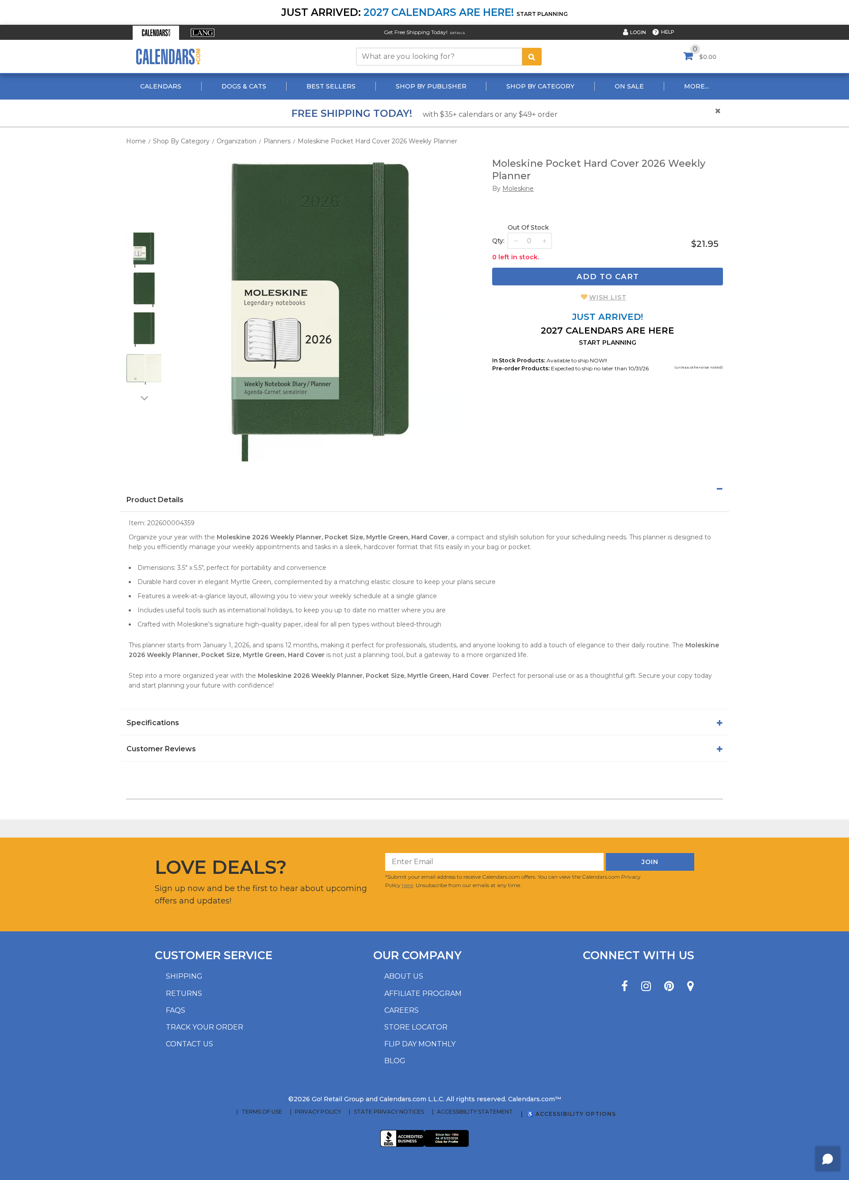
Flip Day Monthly (419, 1044)
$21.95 (705, 243)
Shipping (184, 976)
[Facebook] (624, 986)
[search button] (532, 56)
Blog (394, 1061)
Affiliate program (423, 993)
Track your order (204, 1027)
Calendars (160, 86)
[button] (156, 33)
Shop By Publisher (431, 86)
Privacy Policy (318, 1112)
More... (696, 86)
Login (638, 32)
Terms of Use (261, 1112)
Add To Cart (608, 276)
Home (136, 141)
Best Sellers (331, 86)
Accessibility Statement (475, 1112)
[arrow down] (143, 398)
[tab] (424, 489)
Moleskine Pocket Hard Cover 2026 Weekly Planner (377, 141)
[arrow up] (143, 226)
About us (403, 976)
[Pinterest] (669, 986)
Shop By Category (540, 86)
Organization (236, 141)
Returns (184, 993)
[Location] (690, 986)
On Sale (629, 86)
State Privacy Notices (389, 1112)
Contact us (189, 1044)
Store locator (415, 1027)
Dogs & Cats (244, 86)
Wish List (608, 297)
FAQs (175, 1010)
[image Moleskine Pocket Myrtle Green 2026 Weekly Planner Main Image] (320, 312)
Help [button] (667, 32)
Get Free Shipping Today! (415, 32)
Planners (277, 141)
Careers (401, 1010)
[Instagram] (646, 986)
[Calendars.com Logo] (168, 56)
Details (457, 33)
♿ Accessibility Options (571, 1114)
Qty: (498, 241)
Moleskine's (195, 624)
